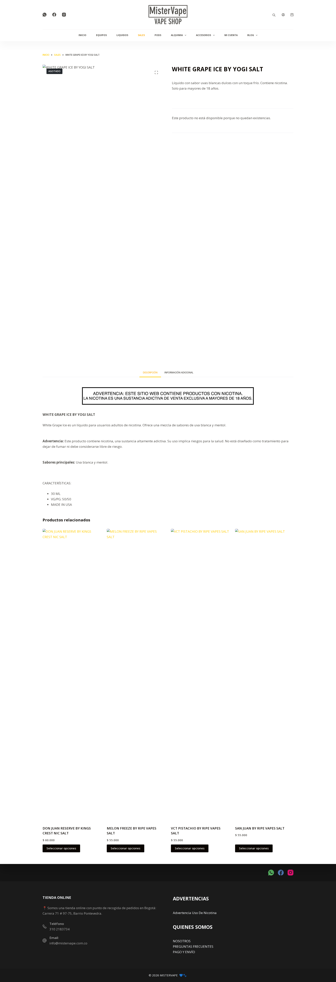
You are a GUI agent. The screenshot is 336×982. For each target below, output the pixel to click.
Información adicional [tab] (178, 372)
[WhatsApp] (44, 15)
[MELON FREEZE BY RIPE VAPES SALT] (136, 675)
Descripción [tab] (150, 372)
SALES (141, 35)
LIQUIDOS (122, 35)
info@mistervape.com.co (68, 943)
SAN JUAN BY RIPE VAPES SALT (259, 828)
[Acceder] (283, 14)
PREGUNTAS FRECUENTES (193, 946)
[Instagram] (64, 15)
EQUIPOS (101, 35)
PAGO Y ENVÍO (184, 952)
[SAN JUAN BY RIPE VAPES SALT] (264, 675)
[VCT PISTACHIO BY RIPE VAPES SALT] (200, 675)
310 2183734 (59, 929)
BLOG (250, 35)
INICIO (82, 35)
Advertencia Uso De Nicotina (195, 913)
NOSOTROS (182, 941)
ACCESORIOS (203, 35)
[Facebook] (54, 15)
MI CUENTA (231, 35)
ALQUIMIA (177, 35)
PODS (158, 35)
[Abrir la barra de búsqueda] (274, 14)
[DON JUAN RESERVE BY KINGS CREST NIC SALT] (72, 675)
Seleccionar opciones (61, 848)
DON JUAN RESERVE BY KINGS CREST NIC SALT (67, 831)
